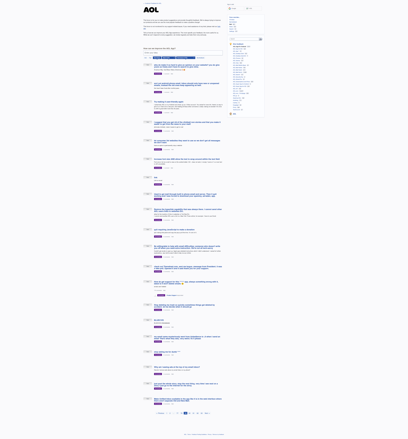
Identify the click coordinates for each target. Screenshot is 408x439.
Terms (189, 434)
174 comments (158, 290)
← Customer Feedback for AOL (152, 3)
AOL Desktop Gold (238, 53)
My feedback (200, 58)
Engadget (236, 105)
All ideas (231, 19)
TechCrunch (236, 110)
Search (231, 29)
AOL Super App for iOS (240, 86)
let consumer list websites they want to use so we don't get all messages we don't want (187, 141)
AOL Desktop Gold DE (239, 56)
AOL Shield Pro (237, 79)
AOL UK (235, 88)
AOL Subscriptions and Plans (241, 81)
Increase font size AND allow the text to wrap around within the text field (187, 159)
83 (202, 413)
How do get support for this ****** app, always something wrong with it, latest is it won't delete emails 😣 (186, 282)
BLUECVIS (159, 320)
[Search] (260, 38)
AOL (234, 114)
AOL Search (236, 74)
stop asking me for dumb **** (167, 351)
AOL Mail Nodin (237, 70)
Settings (231, 31)
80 (189, 413)
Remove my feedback (218, 434)
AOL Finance (237, 58)
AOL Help (236, 63)
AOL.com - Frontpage (239, 93)
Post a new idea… (234, 17)
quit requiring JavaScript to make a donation (174, 229)
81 (193, 413)
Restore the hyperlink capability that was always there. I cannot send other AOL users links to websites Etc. (188, 210)
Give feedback (238, 44)
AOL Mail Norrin (238, 72)
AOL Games (236, 60)
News (231, 26)
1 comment (166, 74)
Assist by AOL (237, 98)
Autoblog (236, 100)
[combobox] (244, 39)
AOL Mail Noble (237, 67)
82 (197, 413)
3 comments (167, 374)
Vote (148, 65)
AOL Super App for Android (241, 84)
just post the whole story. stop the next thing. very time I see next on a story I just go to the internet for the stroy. (186, 384)
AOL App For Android (239, 46)
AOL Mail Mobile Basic (239, 65)
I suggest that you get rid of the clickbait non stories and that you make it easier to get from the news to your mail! (187, 123)
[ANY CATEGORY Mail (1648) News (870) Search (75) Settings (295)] (169, 58)
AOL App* (236, 51)
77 (177, 413)
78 (181, 413)
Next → (207, 413)
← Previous (160, 413)
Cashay (235, 103)
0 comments (167, 131)
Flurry (235, 107)
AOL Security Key (238, 77)
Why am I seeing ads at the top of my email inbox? (177, 367)
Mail (172, 74)
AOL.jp (235, 95)
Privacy (210, 434)
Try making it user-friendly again (168, 101)
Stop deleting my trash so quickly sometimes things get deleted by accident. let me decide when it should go (184, 305)
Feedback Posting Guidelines (199, 434)
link (155, 177)
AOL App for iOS (238, 49)
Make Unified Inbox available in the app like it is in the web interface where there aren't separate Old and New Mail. (188, 399)
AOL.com (236, 91)
